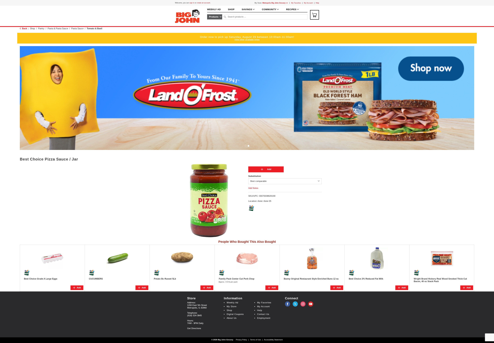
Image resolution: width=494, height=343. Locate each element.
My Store (231, 306)
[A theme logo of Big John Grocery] (187, 16)
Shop (32, 28)
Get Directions (194, 328)
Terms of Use (255, 340)
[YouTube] (303, 304)
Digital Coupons (235, 314)
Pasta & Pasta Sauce (58, 28)
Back (24, 28)
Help (317, 3)
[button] (275, 3)
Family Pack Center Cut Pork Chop (236, 279)
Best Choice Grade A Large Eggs (40, 279)
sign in (191, 3)
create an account (203, 3)
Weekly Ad (232, 302)
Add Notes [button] (253, 188)
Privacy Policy (241, 340)
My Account (308, 3)
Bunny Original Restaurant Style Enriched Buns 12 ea (311, 279)
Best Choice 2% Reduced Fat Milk (366, 279)
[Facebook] (287, 304)
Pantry (41, 28)
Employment (263, 318)
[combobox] (214, 16)
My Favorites (296, 3)
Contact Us (263, 314)
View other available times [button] (247, 39)
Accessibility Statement (273, 340)
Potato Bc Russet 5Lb (165, 279)
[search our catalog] (225, 16)
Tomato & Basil (94, 28)
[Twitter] (295, 304)
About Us (232, 318)
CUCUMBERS (96, 279)
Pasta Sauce (77, 28)
